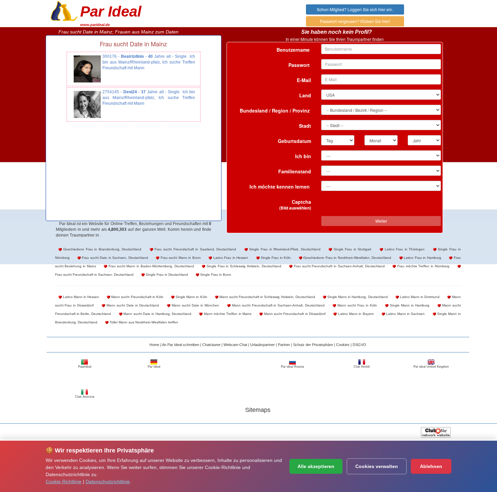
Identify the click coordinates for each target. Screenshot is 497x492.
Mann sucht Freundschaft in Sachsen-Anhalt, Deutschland (278, 305)
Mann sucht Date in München (194, 305)
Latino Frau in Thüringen (404, 249)
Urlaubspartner (262, 345)
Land (305, 95)
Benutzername (294, 49)
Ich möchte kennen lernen (280, 186)
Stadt (305, 125)
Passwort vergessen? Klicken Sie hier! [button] (355, 21)
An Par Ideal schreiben (180, 345)
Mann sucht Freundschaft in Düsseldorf (294, 314)
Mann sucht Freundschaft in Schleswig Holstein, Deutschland (266, 297)
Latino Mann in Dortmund (419, 297)
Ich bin (303, 156)
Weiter (381, 221)
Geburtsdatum (294, 141)
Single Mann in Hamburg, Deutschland (357, 297)
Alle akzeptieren (316, 466)
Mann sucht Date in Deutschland (132, 305)
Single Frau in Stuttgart (351, 249)
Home (154, 345)
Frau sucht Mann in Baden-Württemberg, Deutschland (150, 266)
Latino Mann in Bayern (355, 314)
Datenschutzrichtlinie (108, 481)
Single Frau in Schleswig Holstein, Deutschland (243, 266)
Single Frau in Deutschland (166, 274)
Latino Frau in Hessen (230, 258)
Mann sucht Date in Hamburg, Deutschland (156, 314)
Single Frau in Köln (275, 258)
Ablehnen (431, 466)
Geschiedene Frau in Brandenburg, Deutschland (102, 249)
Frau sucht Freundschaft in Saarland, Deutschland (194, 249)
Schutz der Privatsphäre (313, 345)
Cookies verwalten (376, 466)
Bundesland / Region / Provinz (275, 110)
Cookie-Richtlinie (63, 481)
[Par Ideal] (64, 10)
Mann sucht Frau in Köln (356, 305)
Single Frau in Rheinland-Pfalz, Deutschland (284, 249)
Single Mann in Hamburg (408, 305)
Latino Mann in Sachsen (405, 314)
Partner (284, 345)
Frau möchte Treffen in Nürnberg (422, 266)
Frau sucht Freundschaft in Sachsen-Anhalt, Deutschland (338, 266)
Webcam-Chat (235, 345)
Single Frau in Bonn (215, 274)
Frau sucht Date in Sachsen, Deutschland (114, 258)
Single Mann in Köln (190, 297)
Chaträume (211, 345)
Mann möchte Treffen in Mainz (227, 314)
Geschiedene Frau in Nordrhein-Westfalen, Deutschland (346, 258)
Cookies (343, 345)
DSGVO (359, 345)
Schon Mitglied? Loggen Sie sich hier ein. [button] (355, 9)
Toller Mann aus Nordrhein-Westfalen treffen (143, 322)
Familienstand (294, 171)
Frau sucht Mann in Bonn (179, 258)
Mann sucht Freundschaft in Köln (136, 297)
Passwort (299, 65)
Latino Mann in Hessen (80, 297)
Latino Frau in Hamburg (422, 258)
